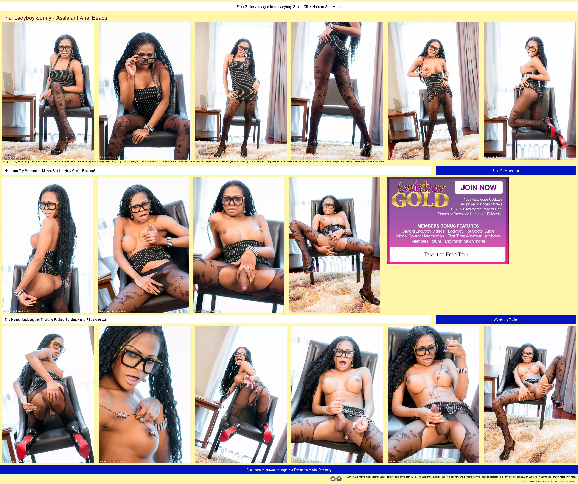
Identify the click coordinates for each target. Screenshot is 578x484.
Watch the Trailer (506, 319)
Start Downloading (506, 170)
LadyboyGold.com (549, 481)
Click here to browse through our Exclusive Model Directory (289, 469)
